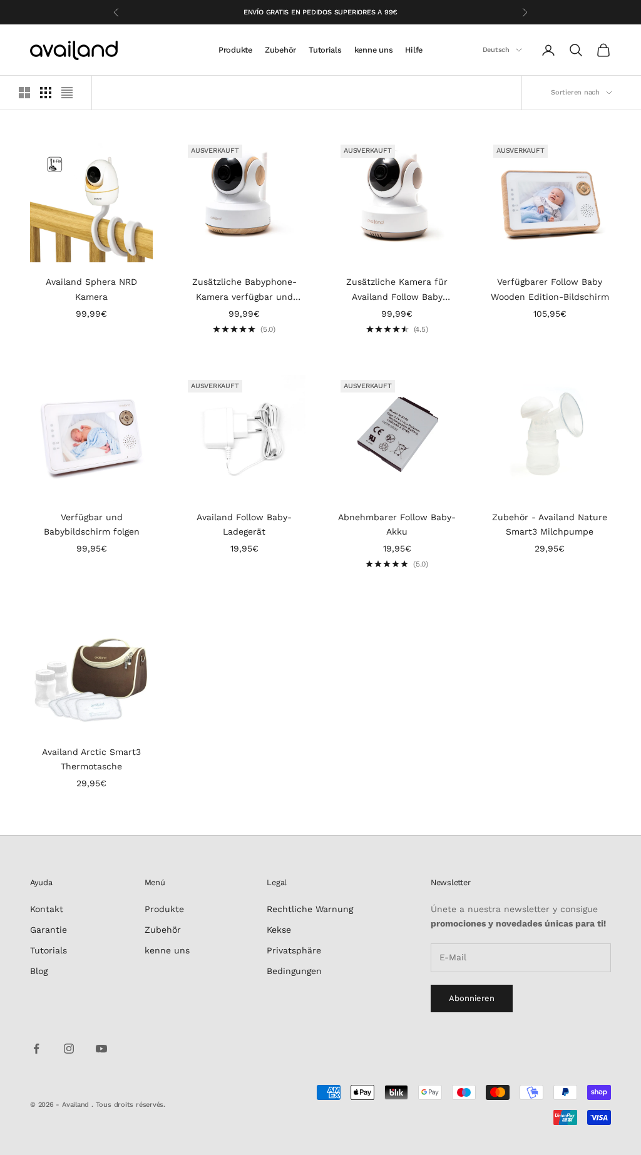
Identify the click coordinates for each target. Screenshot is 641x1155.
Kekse (279, 930)
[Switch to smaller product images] (45, 93)
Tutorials (325, 49)
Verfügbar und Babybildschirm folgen (92, 524)
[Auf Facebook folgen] (36, 1048)
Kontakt (46, 909)
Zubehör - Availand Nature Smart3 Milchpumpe (549, 524)
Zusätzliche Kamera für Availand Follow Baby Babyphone (397, 290)
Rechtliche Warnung (310, 909)
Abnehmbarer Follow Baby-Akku (397, 524)
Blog (39, 971)
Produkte (235, 49)
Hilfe (414, 49)
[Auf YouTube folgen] (101, 1048)
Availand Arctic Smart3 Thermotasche (91, 759)
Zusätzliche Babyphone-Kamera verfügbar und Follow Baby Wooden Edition (244, 290)
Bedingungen (294, 971)
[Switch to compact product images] (67, 93)
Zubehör (280, 49)
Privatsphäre (294, 950)
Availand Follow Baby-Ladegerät (244, 524)
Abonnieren (472, 998)
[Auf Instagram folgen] (69, 1048)
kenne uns (373, 49)
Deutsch (496, 50)
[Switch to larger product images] (24, 93)
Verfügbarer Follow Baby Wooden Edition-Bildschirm (550, 289)
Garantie (48, 930)
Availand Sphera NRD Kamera (91, 289)
